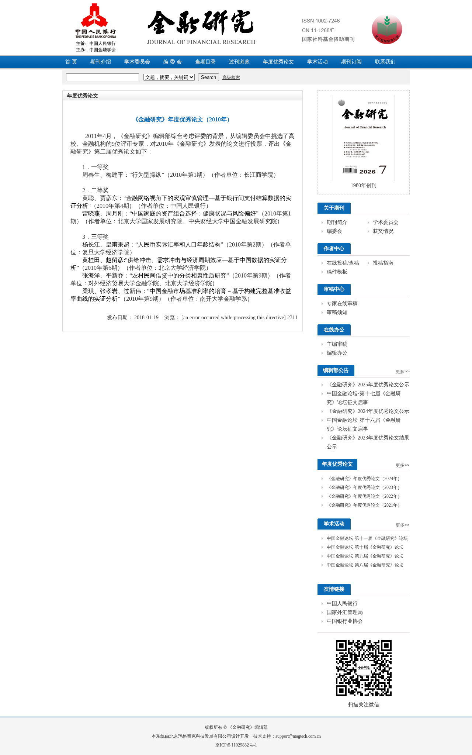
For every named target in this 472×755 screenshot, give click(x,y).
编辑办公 (337, 353)
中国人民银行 (342, 603)
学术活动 (317, 62)
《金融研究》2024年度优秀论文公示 (368, 411)
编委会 (334, 231)
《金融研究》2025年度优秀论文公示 (368, 384)
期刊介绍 (100, 62)
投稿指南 (383, 263)
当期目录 (205, 62)
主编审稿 (337, 344)
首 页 (71, 62)
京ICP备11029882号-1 (236, 745)
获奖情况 (383, 231)
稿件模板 (337, 272)
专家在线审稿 (342, 303)
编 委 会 (172, 62)
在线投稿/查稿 (343, 263)
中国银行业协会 (345, 621)
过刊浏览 (239, 62)
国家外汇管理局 (345, 612)
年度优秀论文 (278, 62)
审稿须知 (337, 312)
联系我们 (385, 62)
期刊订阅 (351, 62)
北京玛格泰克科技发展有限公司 (200, 736)
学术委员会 (137, 62)
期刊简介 (337, 222)
